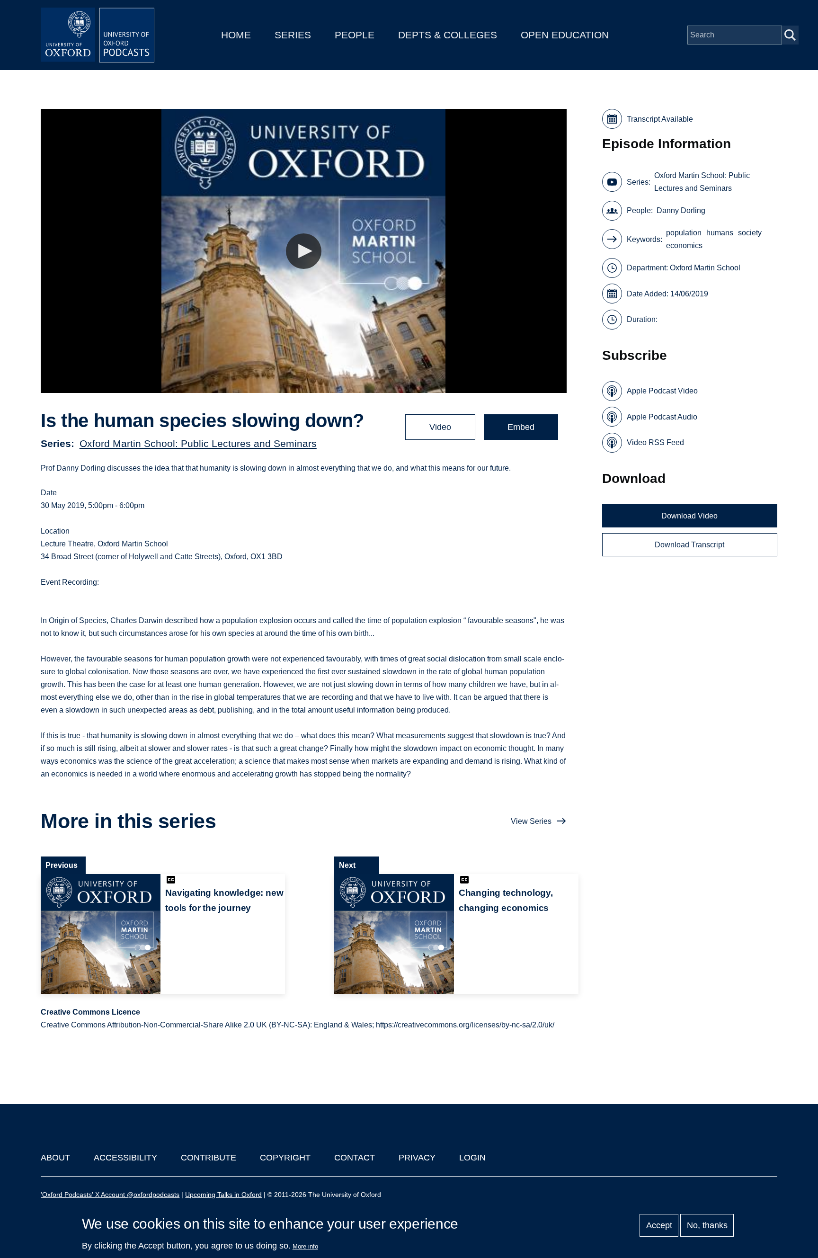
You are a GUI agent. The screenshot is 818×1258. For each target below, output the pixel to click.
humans (719, 233)
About (55, 1157)
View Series (531, 821)
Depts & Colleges (447, 34)
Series (293, 34)
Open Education (565, 34)
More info (305, 1246)
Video (440, 427)
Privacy (417, 1157)
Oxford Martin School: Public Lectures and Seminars (198, 443)
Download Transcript (689, 545)
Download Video (689, 516)
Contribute (208, 1157)
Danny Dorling (681, 210)
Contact (354, 1157)
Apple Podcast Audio (662, 417)
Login (472, 1157)
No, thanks (707, 1225)
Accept (659, 1225)
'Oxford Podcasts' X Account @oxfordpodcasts (110, 1194)
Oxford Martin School (705, 268)
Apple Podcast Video (662, 391)
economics (684, 245)
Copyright (285, 1157)
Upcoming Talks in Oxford (223, 1194)
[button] (303, 251)
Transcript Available (660, 119)
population (684, 233)
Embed (520, 427)
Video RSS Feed (655, 442)
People (354, 34)
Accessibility (125, 1157)
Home (236, 34)
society (750, 233)
